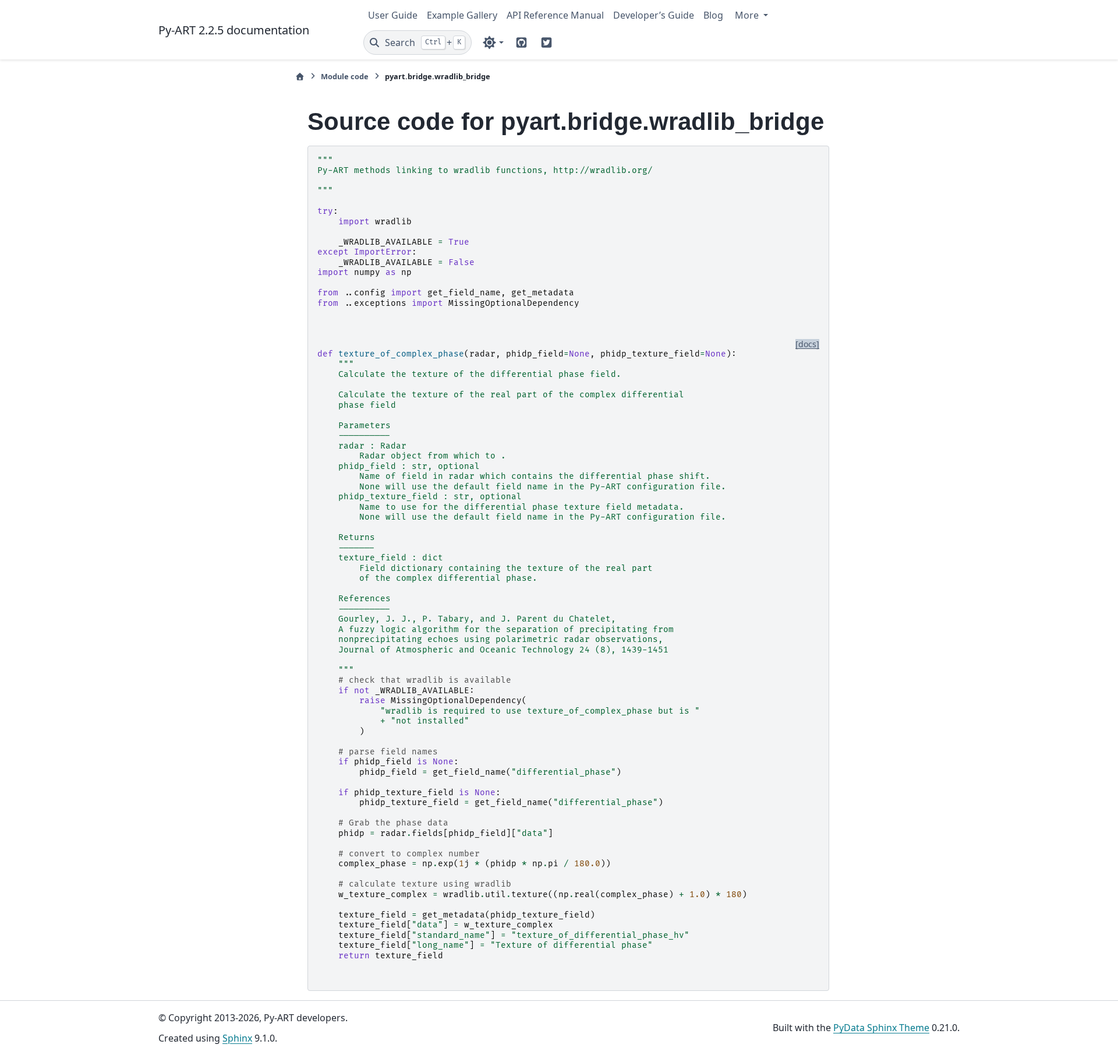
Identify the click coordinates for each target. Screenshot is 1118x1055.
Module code (345, 76)
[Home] (300, 76)
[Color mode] (493, 42)
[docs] (807, 344)
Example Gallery (462, 15)
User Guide (393, 15)
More (748, 15)
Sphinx (237, 1038)
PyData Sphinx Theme (881, 1027)
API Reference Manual (555, 15)
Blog (713, 15)
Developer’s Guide (653, 15)
